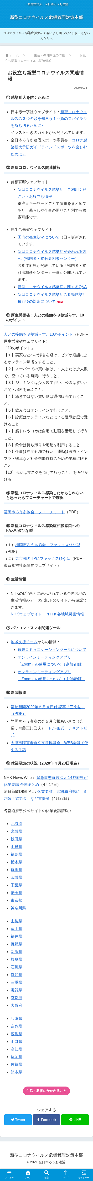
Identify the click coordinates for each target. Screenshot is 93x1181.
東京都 (16, 900)
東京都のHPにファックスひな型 (42, 558)
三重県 (16, 982)
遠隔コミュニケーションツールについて (52, 650)
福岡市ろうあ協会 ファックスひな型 (47, 545)
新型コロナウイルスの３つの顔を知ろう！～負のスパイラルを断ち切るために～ (49, 119)
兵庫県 (16, 1019)
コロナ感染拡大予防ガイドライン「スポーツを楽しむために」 (49, 147)
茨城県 (16, 877)
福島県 (16, 854)
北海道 (16, 824)
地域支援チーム (24, 642)
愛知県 (16, 975)
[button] (83, 695)
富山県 (16, 929)
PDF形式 (56, 728)
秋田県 (16, 839)
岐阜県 (16, 959)
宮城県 (16, 831)
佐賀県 (16, 1064)
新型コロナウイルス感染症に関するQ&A (52, 287)
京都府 (16, 998)
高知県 (16, 1049)
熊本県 (16, 1072)
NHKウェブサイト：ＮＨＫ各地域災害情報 (47, 614)
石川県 (16, 967)
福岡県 (16, 1057)
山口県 (16, 1042)
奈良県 (16, 1026)
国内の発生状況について (39, 237)
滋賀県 (16, 990)
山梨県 (16, 921)
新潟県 (16, 952)
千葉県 (16, 885)
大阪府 (16, 1005)
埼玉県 (16, 893)
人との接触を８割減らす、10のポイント (38, 334)
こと (46, 1091)
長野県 (16, 944)
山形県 (16, 847)
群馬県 (16, 870)
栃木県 (16, 862)
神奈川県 (18, 908)
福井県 (16, 936)
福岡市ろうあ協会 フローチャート (34, 512)
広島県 (16, 1034)
